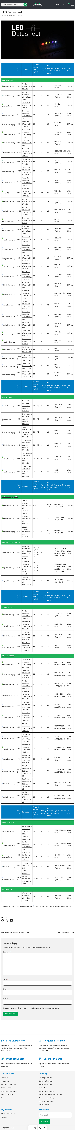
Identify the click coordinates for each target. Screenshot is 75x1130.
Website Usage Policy (46, 1098)
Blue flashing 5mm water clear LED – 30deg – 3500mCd (26, 445)
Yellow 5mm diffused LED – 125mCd (27, 239)
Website (5, 998)
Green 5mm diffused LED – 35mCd (27, 220)
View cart (4, 1117)
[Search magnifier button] (25, 4)
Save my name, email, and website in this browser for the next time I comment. (31, 1008)
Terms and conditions (46, 1101)
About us (4, 1078)
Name (5, 979)
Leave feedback (6, 1088)
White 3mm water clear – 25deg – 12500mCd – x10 (26, 771)
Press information (7, 1098)
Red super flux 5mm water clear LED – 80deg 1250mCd (27, 831)
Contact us (5, 1081)
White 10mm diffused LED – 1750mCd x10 (27, 374)
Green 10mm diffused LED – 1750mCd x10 (27, 357)
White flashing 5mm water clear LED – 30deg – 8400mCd (27, 458)
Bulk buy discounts (45, 1084)
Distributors (43, 1088)
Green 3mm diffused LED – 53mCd (27, 105)
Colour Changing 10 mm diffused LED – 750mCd (26, 532)
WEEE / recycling (7, 1094)
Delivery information (46, 1081)
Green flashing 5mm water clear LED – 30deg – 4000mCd (27, 419)
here (30, 906)
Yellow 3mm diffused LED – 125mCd (27, 124)
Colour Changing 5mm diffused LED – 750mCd (26, 505)
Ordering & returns (45, 1078)
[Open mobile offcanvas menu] (72, 4)
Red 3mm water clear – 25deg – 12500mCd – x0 (26, 797)
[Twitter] (7, 920)
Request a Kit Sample (46, 1091)
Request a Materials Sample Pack (50, 1094)
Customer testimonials (9, 1091)
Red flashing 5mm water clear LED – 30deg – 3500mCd (26, 406)
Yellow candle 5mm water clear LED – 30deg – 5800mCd (26, 471)
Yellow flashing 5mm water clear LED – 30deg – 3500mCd (27, 432)
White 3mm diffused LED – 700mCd (27, 161)
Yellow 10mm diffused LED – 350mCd (27, 341)
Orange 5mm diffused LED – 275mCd (27, 258)
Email (5, 989)
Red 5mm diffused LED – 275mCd (27, 201)
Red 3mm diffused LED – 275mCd (27, 86)
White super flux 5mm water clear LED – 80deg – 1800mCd (27, 879)
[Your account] (64, 4)
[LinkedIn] (11, 920)
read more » (66, 906)
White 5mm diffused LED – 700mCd (27, 266)
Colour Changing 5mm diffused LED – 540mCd (26, 518)
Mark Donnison (17, 15)
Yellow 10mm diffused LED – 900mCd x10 (27, 365)
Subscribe (44, 1121)
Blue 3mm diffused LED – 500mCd (27, 142)
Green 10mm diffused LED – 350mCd (27, 333)
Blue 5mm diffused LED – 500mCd (27, 285)
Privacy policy (44, 1104)
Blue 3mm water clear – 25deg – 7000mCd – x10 (26, 784)
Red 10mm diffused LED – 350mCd (27, 325)
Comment (7, 952)
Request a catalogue (8, 1084)
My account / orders (8, 1114)
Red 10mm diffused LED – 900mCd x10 (27, 349)
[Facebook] (2, 920)
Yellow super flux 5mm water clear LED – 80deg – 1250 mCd (27, 844)
